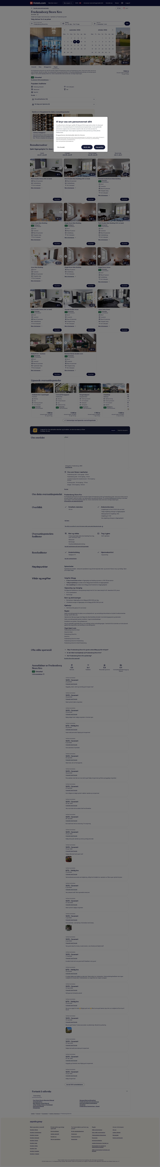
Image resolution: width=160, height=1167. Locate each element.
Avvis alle (87, 147)
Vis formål (61, 147)
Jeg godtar (99, 147)
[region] (81, 134)
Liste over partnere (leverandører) (64, 141)
